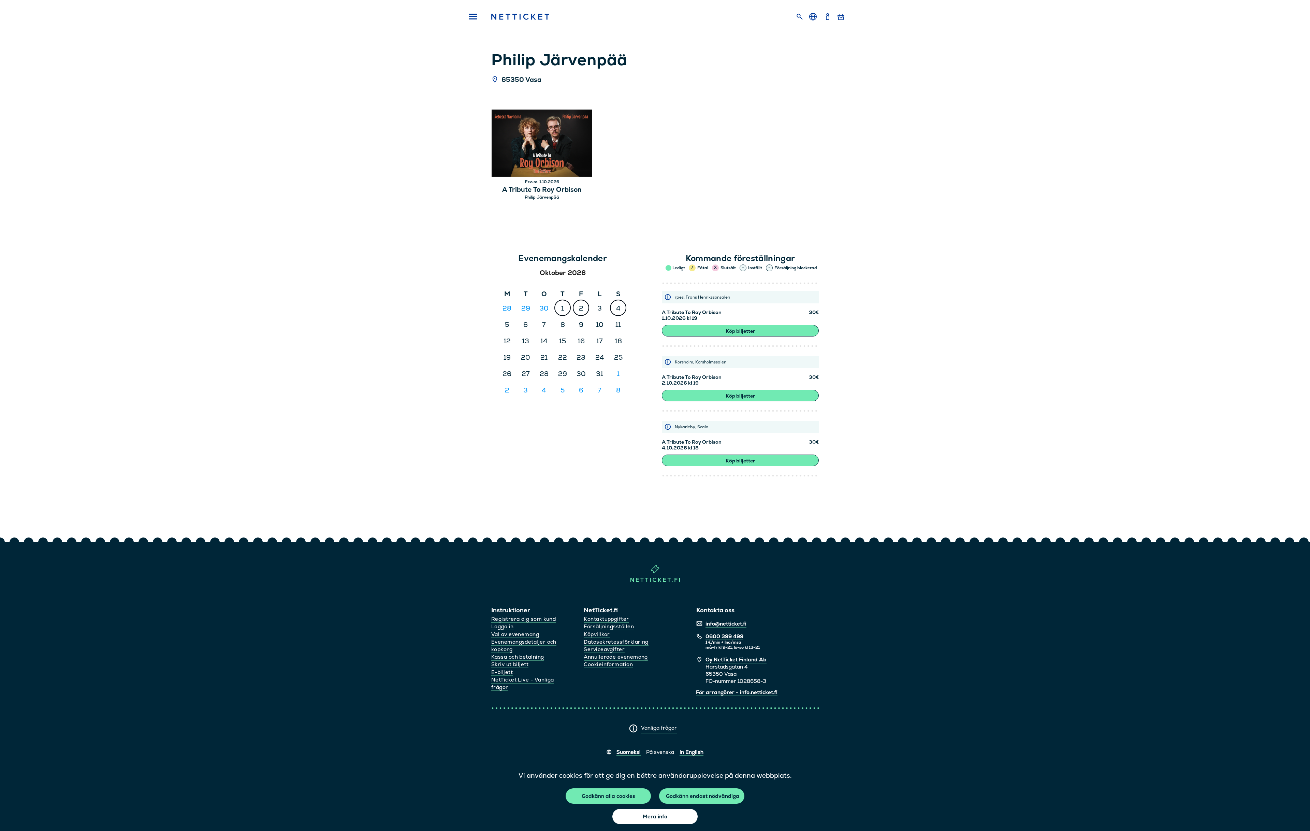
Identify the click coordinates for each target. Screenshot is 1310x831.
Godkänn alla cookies (608, 796)
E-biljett (502, 672)
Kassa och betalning (517, 657)
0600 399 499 (724, 636)
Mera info (655, 816)
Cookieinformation (608, 664)
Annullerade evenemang (615, 657)
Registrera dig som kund (523, 619)
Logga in (502, 626)
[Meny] (470, 17)
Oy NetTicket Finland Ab (736, 659)
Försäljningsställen (609, 626)
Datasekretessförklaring (616, 642)
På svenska (660, 752)
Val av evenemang (515, 634)
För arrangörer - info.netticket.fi (736, 692)
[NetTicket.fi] (655, 580)
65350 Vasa (521, 80)
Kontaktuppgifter (606, 619)
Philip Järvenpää (542, 197)
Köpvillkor (597, 634)
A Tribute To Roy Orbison (542, 190)
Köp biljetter (740, 331)
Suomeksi (628, 752)
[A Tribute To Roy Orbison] (542, 144)
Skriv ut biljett (509, 664)
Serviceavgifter (604, 649)
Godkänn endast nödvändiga (702, 796)
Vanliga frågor (659, 728)
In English (691, 752)
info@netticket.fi (725, 623)
